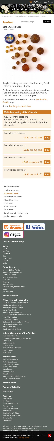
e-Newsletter (7, 399)
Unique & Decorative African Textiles (19, 333)
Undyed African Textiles (12, 348)
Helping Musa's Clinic (11, 413)
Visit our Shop (8, 411)
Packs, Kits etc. (9, 267)
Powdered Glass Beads (13, 197)
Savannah (6, 253)
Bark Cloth (7, 353)
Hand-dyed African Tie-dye (13, 307)
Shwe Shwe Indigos (10, 317)
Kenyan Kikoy (8, 350)
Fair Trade (6, 401)
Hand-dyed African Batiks (12, 305)
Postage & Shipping (10, 408)
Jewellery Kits (8, 284)
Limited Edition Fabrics (11, 270)
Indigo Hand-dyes (9, 327)
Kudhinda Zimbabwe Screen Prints (16, 322)
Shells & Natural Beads (13, 216)
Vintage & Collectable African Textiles (17, 338)
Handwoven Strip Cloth (12, 329)
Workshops (8, 391)
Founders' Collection (12, 387)
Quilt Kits (6, 280)
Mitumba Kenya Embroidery (14, 287)
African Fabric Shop (7, 16)
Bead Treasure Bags (11, 190)
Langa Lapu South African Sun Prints (17, 315)
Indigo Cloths (8, 345)
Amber (44, 16)
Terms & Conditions (10, 403)
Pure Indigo (7, 258)
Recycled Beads (21, 16)
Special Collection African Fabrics (15, 303)
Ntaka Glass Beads (11, 200)
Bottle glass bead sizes (20, 106)
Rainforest (7, 251)
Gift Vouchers (8, 291)
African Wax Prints (10, 310)
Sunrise (5, 249)
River (5, 256)
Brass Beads (8, 203)
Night (5, 263)
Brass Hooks (9, 210)
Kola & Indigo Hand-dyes (12, 324)
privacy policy (23, 437)
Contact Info (7, 420)
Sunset (5, 261)
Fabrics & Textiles (10, 295)
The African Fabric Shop (13, 241)
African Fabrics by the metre (15, 300)
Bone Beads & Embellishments (16, 213)
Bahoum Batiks (9, 382)
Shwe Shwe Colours (10, 319)
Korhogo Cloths (9, 343)
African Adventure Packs (12, 272)
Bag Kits (6, 282)
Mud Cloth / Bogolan (11, 336)
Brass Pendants (10, 206)
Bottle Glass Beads (33, 16)
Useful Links (7, 418)
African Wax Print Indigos (12, 312)
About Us (7, 396)
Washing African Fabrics (12, 415)
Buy (47, 137)
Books (5, 289)
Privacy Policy (8, 406)
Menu (50, 2)
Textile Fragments (10, 275)
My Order (37, 2)
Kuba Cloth (7, 341)
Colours (6, 246)
